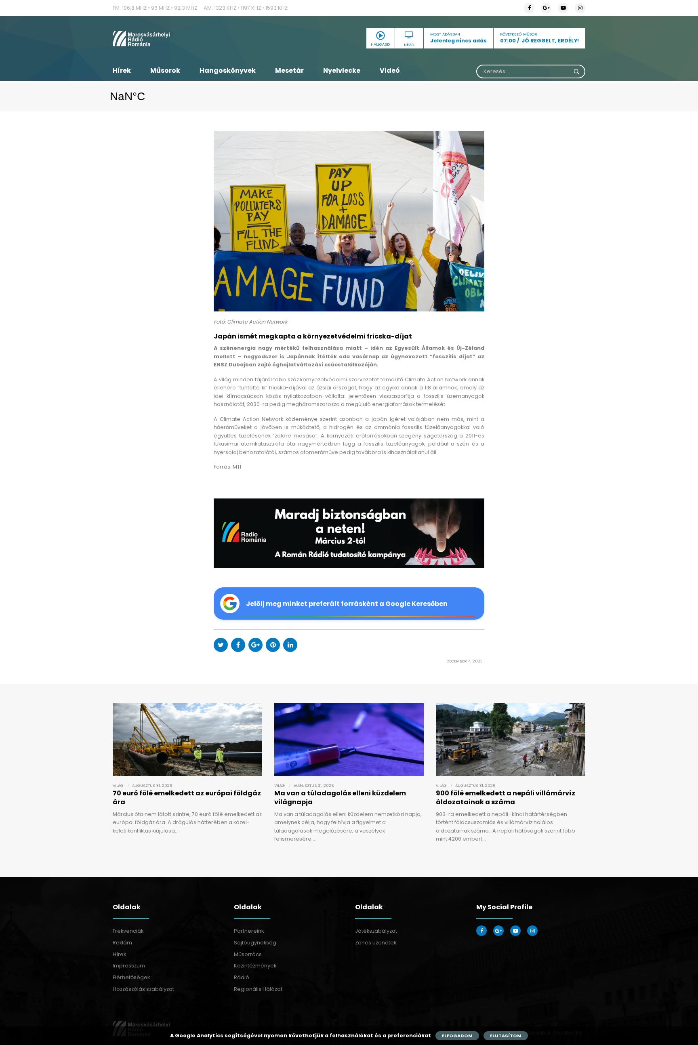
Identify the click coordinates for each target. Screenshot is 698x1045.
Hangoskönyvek (228, 70)
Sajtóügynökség (255, 942)
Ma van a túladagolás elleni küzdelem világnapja (340, 797)
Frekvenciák (128, 930)
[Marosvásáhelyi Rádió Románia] (187, 38)
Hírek (122, 70)
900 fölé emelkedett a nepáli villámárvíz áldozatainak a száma (505, 797)
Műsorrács (248, 954)
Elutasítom (505, 1035)
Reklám (122, 942)
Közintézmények (255, 965)
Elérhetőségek (131, 977)
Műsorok (165, 70)
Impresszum (129, 965)
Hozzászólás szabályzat (143, 989)
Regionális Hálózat (258, 989)
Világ (118, 785)
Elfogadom (457, 1035)
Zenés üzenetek (375, 942)
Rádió (241, 977)
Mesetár (289, 70)
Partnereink (249, 930)
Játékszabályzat (376, 930)
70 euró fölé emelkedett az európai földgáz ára (187, 797)
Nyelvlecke (341, 70)
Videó (390, 70)
